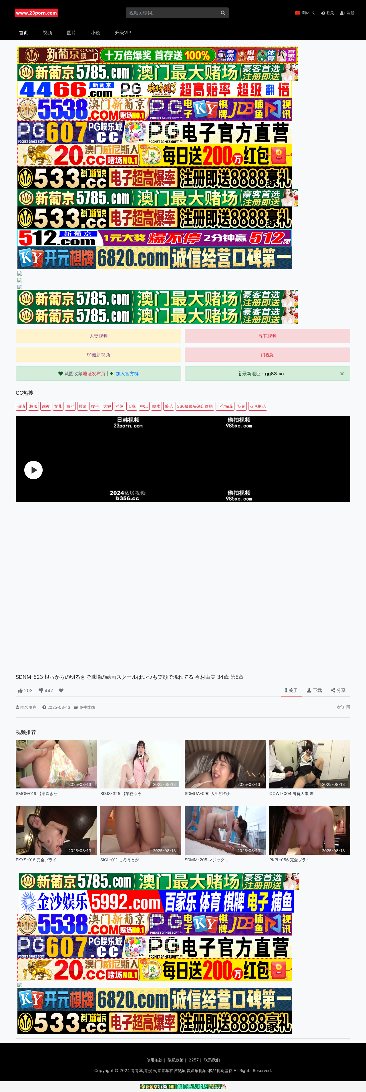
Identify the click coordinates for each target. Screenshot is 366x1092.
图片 (71, 32)
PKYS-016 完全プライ (36, 859)
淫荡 (120, 406)
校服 (33, 406)
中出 (144, 406)
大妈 (107, 406)
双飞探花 (258, 406)
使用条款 (154, 1059)
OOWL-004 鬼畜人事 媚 (291, 793)
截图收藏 (85, 373)
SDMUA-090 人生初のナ (208, 793)
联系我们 (212, 1059)
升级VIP (123, 32)
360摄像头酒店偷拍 (195, 406)
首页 (23, 32)
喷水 (156, 406)
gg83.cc (274, 373)
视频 (47, 32)
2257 (194, 1059)
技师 (83, 406)
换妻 (241, 406)
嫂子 (95, 406)
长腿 (132, 406)
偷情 (21, 406)
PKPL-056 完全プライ (289, 859)
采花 (169, 406)
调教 (46, 406)
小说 (95, 32)
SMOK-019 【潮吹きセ (36, 793)
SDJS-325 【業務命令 (121, 793)
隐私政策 (176, 1059)
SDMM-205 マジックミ (206, 859)
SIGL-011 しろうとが (119, 859)
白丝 (70, 406)
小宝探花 (225, 406)
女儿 (58, 406)
